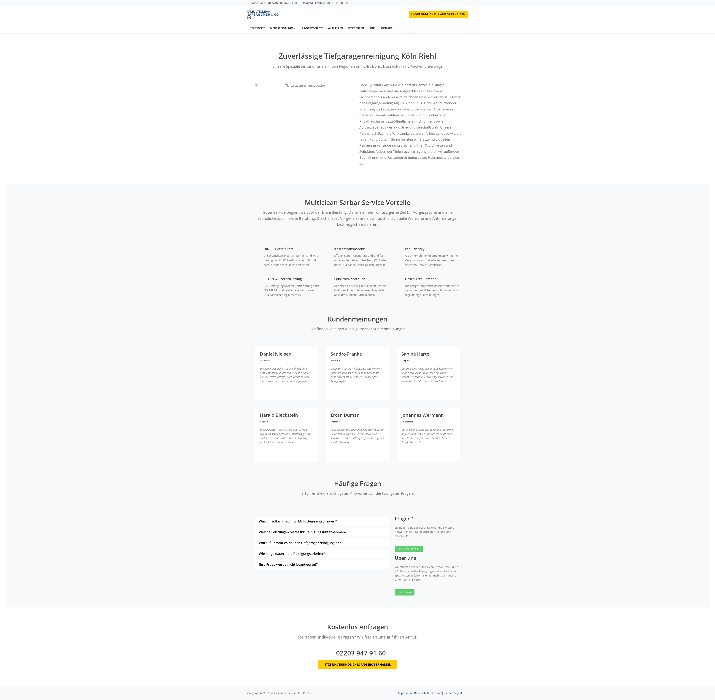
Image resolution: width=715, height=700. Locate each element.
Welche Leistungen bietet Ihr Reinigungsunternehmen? (302, 532)
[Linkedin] (465, 3)
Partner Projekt (453, 693)
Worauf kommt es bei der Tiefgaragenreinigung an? (300, 543)
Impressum (405, 693)
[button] (322, 521)
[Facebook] (454, 3)
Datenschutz (422, 693)
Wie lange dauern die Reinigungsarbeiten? (292, 553)
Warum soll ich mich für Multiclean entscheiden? (298, 521)
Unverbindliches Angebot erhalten (438, 14)
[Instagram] (459, 3)
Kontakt (436, 693)
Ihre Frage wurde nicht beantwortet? (288, 564)
